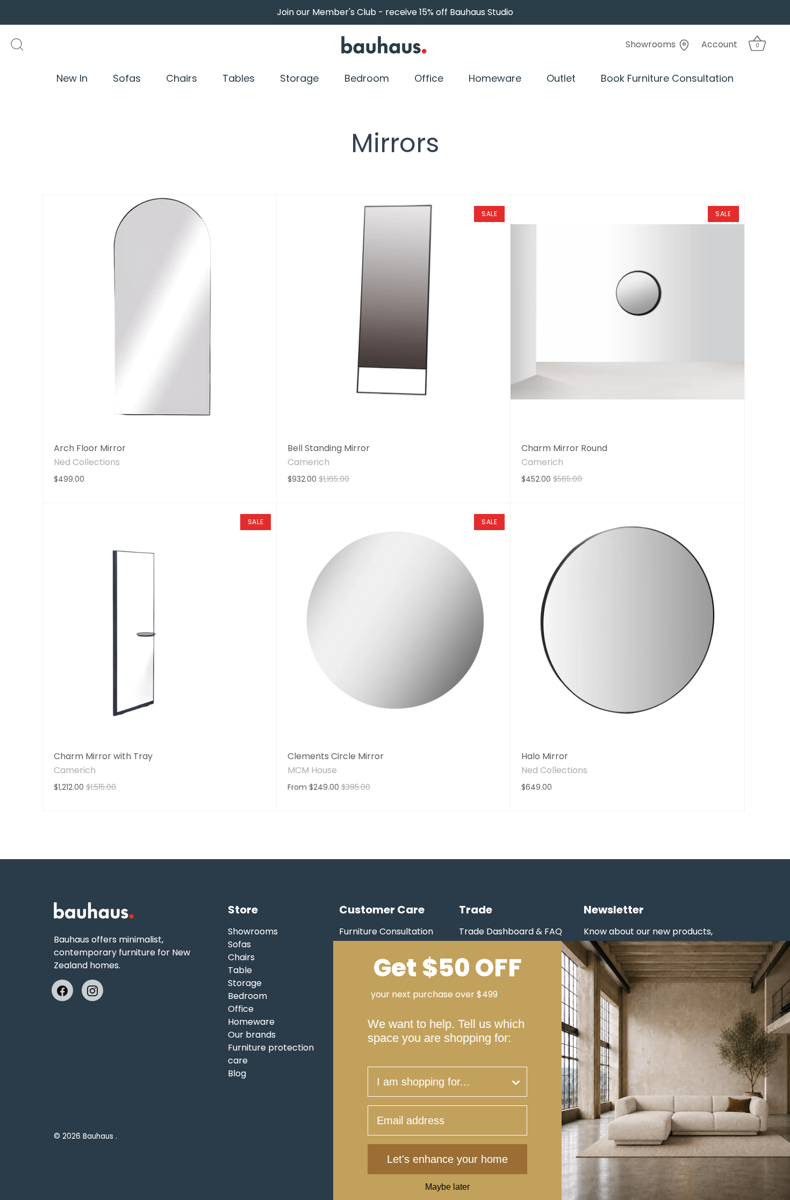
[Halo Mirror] (627, 620)
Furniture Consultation (386, 931)
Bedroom (366, 78)
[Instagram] (92, 990)
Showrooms (652, 44)
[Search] (22, 44)
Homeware (495, 78)
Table (240, 970)
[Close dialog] (778, 952)
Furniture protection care (271, 1054)
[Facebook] (62, 990)
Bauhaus (99, 1136)
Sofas (127, 78)
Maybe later (447, 1187)
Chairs (181, 78)
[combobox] (443, 1081)
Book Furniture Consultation (667, 78)
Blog (237, 1073)
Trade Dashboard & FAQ (510, 931)
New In (72, 78)
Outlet (561, 78)
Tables (238, 78)
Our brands (252, 1034)
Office (428, 78)
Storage (299, 78)
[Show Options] (515, 1081)
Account (719, 44)
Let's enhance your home (447, 1159)
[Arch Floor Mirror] (159, 311)
